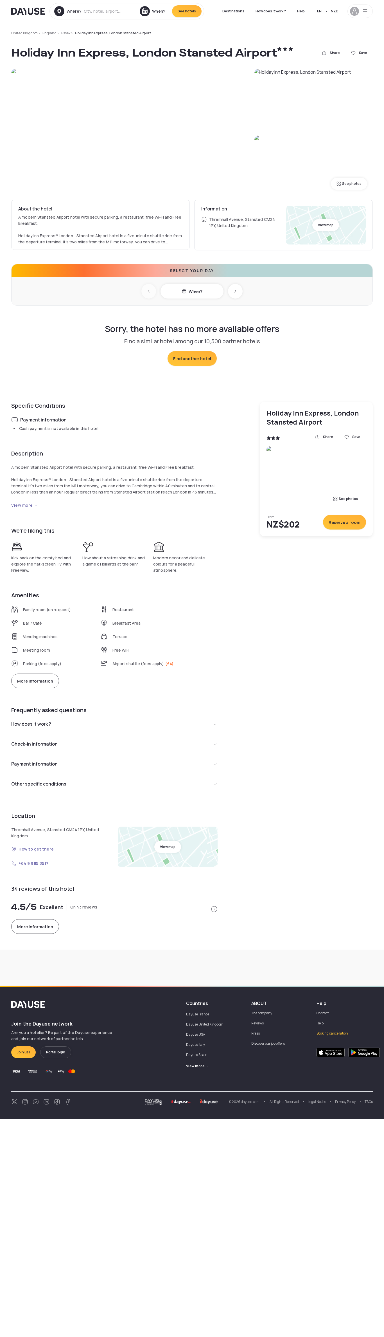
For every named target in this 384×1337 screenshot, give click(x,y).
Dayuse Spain (196, 1054)
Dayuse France (197, 1014)
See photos (352, 183)
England (49, 33)
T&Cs (369, 1101)
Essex (65, 33)
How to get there (36, 849)
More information (35, 681)
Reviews (257, 1023)
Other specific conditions (38, 784)
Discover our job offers (268, 1043)
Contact (323, 1013)
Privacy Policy (345, 1101)
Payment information (34, 764)
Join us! (23, 1052)
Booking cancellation (332, 1033)
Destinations (233, 11)
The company (261, 1013)
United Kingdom (24, 33)
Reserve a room (344, 522)
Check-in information (34, 744)
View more (22, 505)
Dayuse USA (195, 1034)
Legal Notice (317, 1101)
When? (195, 291)
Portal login (55, 1052)
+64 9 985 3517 (34, 863)
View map (325, 225)
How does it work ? (271, 11)
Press (255, 1033)
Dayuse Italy (195, 1044)
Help (301, 11)
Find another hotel (192, 359)
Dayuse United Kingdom (204, 1024)
